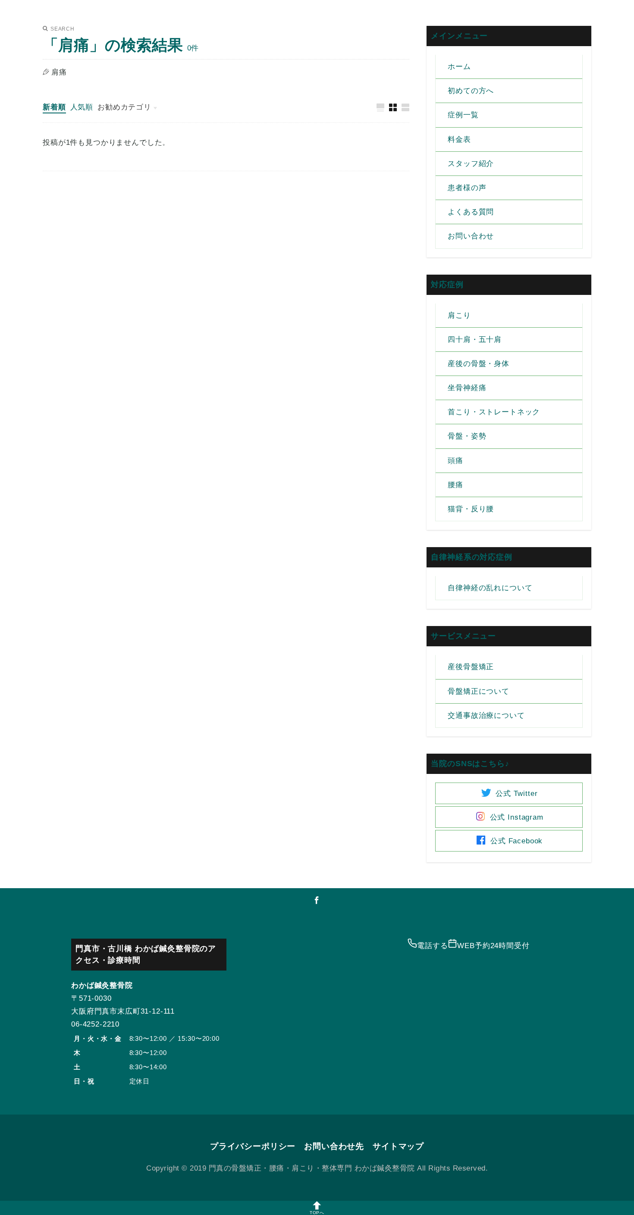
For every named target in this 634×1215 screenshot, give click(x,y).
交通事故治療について (486, 715)
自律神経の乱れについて (490, 588)
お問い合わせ (471, 236)
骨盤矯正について (478, 691)
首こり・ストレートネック (494, 412)
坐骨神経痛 (467, 388)
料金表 (459, 139)
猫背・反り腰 (471, 509)
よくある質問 (471, 212)
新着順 (54, 107)
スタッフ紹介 (471, 164)
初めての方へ (471, 91)
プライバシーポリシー (252, 1146)
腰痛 (455, 485)
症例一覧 (463, 115)
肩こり (459, 315)
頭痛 (455, 461)
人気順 (82, 107)
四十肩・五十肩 (475, 339)
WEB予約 (493, 946)
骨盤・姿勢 (467, 436)
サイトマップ (398, 1146)
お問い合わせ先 (334, 1146)
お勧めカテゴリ (124, 107)
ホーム (459, 67)
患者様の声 (467, 188)
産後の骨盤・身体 (478, 364)
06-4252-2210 (95, 1024)
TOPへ (317, 1212)
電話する (432, 946)
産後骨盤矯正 (471, 667)
